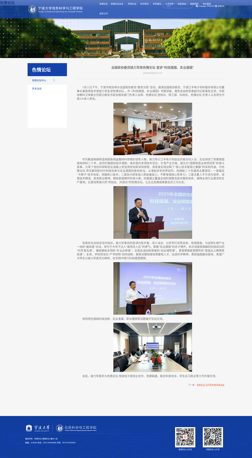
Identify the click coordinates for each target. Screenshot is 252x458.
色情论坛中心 (39, 80)
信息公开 (104, 13)
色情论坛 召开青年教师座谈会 (210, 384)
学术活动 (36, 88)
